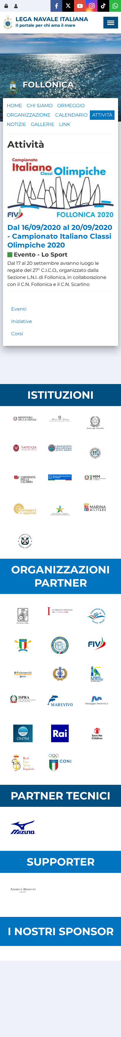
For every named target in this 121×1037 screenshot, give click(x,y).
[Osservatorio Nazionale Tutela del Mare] (22, 733)
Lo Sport (54, 254)
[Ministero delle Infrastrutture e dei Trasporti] (59, 482)
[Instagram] (92, 6)
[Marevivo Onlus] (59, 704)
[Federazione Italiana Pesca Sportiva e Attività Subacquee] (59, 645)
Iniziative (21, 321)
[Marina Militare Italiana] (95, 511)
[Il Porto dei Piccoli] (96, 674)
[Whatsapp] (115, 6)
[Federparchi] (22, 674)
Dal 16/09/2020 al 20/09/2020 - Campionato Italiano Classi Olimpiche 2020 (59, 236)
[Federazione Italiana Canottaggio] (22, 645)
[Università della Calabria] (24, 482)
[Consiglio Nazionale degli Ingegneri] (59, 616)
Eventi (18, 309)
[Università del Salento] (24, 511)
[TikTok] (103, 6)
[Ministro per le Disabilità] (95, 423)
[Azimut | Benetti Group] (22, 895)
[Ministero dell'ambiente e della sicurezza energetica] (59, 511)
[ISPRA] (22, 704)
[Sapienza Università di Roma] (24, 453)
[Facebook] (56, 6)
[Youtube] (80, 6)
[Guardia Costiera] (24, 541)
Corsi (17, 333)
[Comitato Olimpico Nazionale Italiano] (59, 763)
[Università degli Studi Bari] (59, 453)
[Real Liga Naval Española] (22, 763)
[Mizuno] (22, 829)
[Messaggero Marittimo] (96, 704)
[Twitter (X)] (68, 6)
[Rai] (59, 733)
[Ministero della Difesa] (24, 423)
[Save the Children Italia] (96, 733)
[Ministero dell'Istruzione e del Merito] (95, 482)
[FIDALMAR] (59, 674)
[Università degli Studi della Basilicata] (95, 453)
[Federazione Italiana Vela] (96, 645)
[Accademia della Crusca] (22, 616)
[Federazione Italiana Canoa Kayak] (96, 616)
